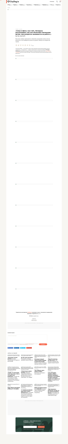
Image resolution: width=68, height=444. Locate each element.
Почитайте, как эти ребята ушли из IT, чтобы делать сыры (53, 392)
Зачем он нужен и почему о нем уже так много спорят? (40, 362)
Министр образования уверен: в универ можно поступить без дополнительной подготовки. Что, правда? (26, 374)
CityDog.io (17, 29)
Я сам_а (49, 387)
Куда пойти (9, 386)
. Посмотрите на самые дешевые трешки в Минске (27, 359)
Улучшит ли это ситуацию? (54, 377)
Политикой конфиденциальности (39, 429)
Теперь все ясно (50, 371)
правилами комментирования (24, 344)
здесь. (39, 313)
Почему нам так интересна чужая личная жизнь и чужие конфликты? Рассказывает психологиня (14, 377)
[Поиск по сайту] (57, 1)
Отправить (43, 344)
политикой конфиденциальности (29, 343)
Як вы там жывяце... (24, 388)
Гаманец (49, 357)
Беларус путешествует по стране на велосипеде (13, 359)
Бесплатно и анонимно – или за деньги (39, 372)
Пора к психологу (10, 371)
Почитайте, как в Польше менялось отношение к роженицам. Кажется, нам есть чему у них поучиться (27, 393)
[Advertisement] (34, 326)
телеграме (17, 52)
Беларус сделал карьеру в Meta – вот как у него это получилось (40, 390)
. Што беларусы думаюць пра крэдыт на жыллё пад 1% (53, 360)
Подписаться (41, 426)
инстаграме (48, 51)
